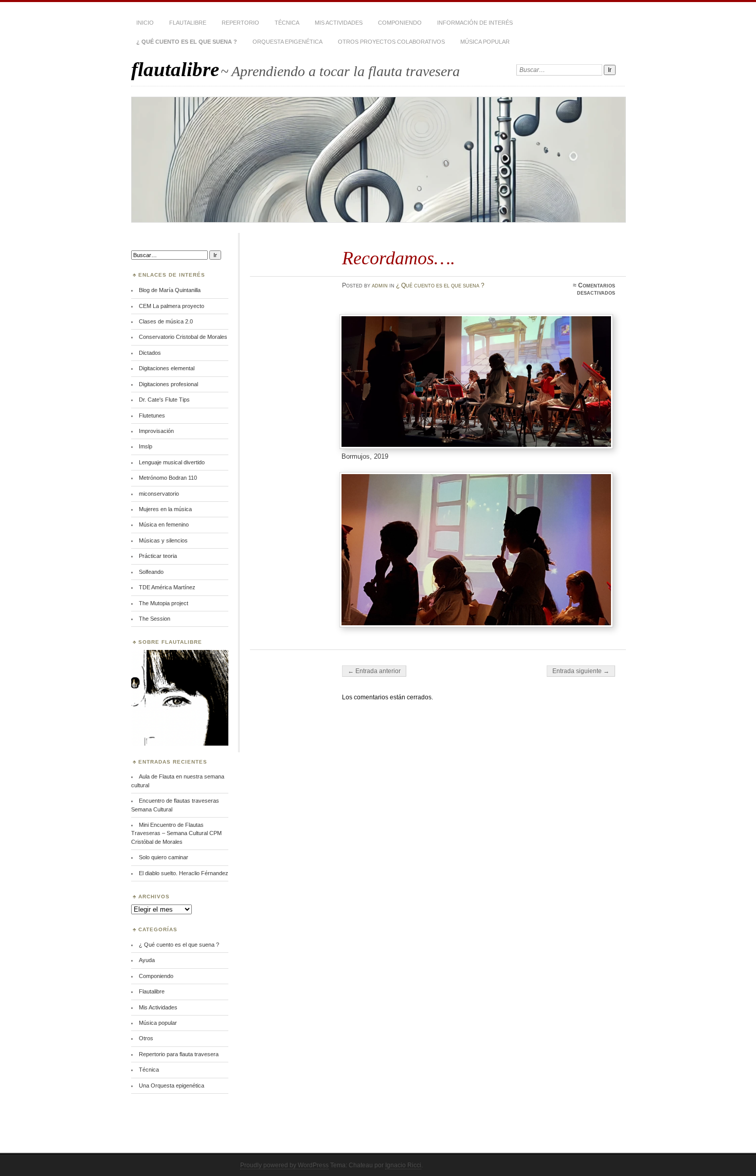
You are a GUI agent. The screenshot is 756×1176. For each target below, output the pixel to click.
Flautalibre (187, 23)
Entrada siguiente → (580, 671)
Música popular (485, 42)
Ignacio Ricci (403, 1165)
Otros (146, 1038)
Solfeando (151, 572)
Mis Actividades (339, 23)
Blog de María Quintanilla (170, 290)
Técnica (287, 23)
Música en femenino (164, 524)
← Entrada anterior (374, 671)
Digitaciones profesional (168, 384)
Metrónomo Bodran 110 (168, 478)
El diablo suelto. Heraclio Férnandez (183, 873)
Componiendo (400, 23)
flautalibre (175, 69)
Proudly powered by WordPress (284, 1165)
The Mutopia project (163, 603)
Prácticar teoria (158, 556)
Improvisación (156, 431)
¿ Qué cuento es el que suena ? (186, 42)
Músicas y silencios (163, 540)
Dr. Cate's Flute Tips (164, 399)
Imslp (145, 446)
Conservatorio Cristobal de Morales (183, 337)
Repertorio (240, 23)
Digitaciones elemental (166, 368)
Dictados (150, 353)
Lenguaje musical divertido (172, 462)
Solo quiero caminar (163, 857)
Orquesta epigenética (287, 42)
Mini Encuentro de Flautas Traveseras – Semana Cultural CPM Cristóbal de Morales (176, 833)
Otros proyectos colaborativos (391, 42)
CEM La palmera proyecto (171, 306)
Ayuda (147, 960)
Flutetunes (152, 415)
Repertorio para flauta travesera (179, 1054)
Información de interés (475, 23)
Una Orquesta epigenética (171, 1085)
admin (380, 285)
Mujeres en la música (165, 509)
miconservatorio (159, 494)
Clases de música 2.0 (166, 321)
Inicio (145, 23)
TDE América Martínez (167, 587)
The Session (154, 619)
